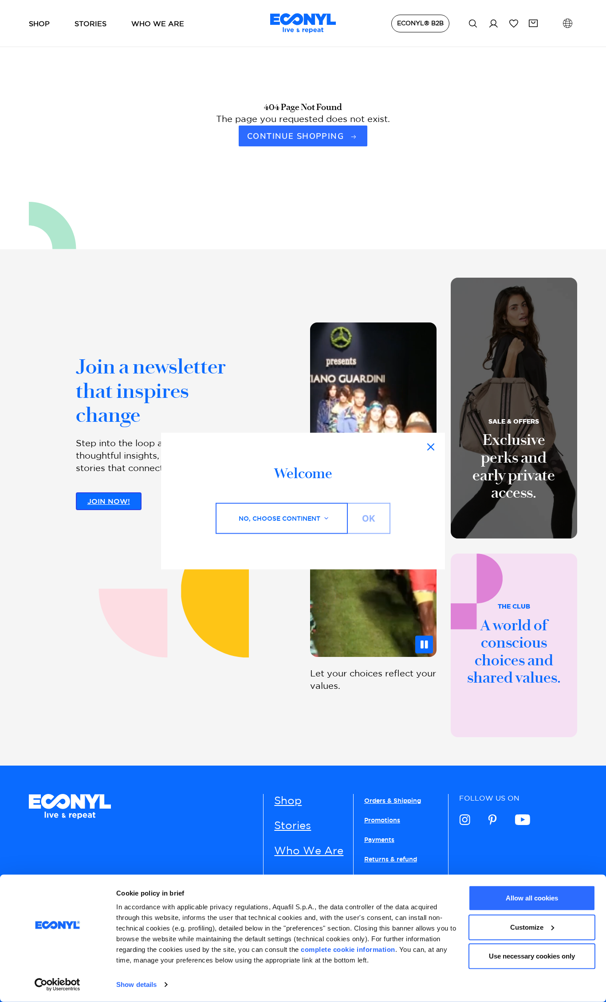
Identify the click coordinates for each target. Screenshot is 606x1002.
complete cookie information (348, 949)
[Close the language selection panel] (430, 446)
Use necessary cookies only (532, 956)
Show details (136, 984)
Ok (368, 518)
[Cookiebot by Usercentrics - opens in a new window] (57, 984)
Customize (526, 927)
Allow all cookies (532, 898)
